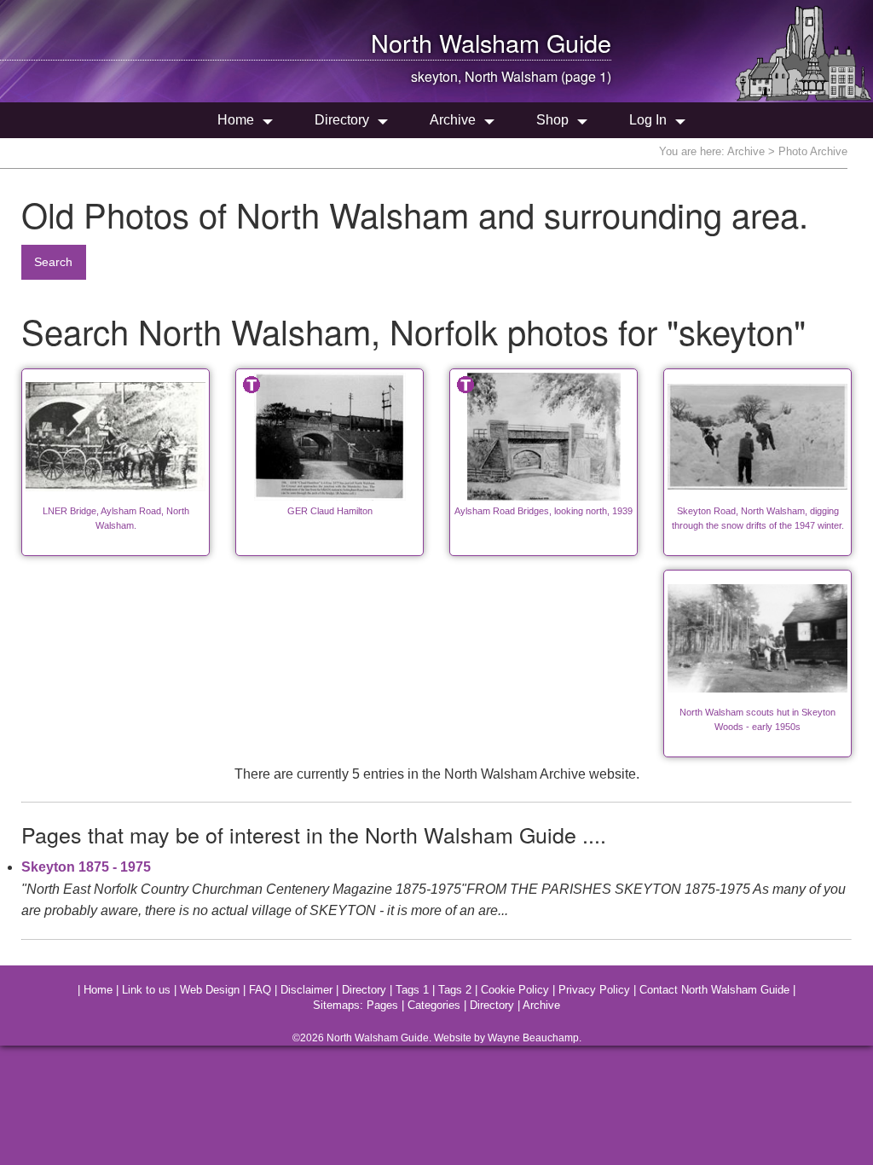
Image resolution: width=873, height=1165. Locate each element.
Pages (382, 1005)
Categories (434, 1005)
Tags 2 (454, 989)
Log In (648, 120)
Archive (453, 120)
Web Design (210, 989)
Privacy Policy (594, 989)
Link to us (146, 989)
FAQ (260, 989)
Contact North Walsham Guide (714, 989)
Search (53, 262)
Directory (342, 120)
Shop (552, 120)
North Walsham (455, 42)
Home (235, 120)
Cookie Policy (515, 989)
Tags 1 (412, 989)
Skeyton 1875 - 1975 (86, 867)
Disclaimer (306, 989)
